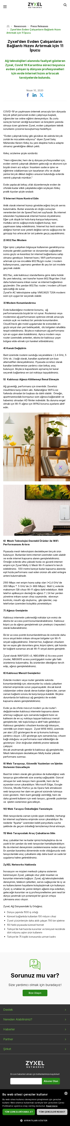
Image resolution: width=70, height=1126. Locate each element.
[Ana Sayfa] (8, 26)
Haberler (9, 1029)
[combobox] (66, 1093)
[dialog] (35, 1107)
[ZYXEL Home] (35, 5)
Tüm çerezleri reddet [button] (52, 1112)
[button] (35, 1120)
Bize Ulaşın (35, 993)
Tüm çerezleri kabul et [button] (19, 1112)
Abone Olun (51, 1081)
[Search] (65, 5)
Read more (51, 1106)
